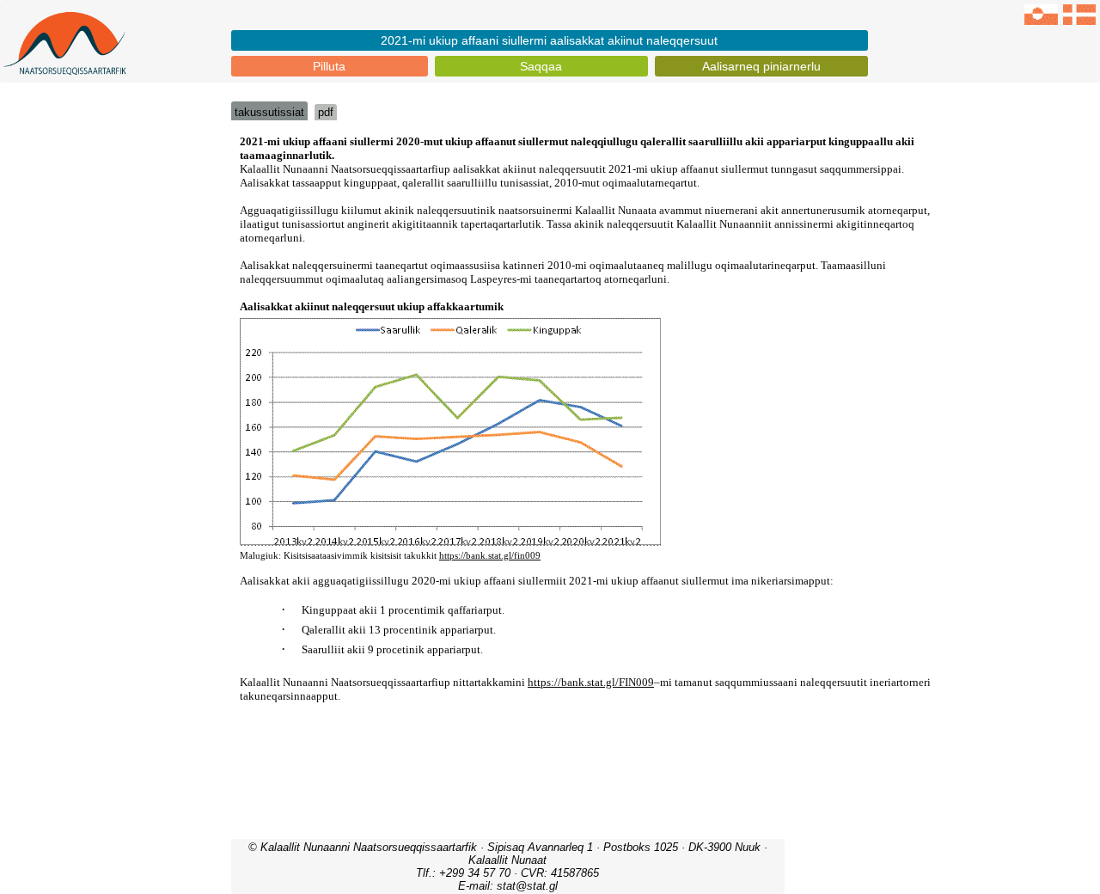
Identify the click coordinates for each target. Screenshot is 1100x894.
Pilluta (329, 66)
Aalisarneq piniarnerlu (761, 66)
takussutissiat (269, 112)
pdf (325, 112)
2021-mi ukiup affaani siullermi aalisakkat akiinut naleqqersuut (549, 40)
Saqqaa (541, 66)
